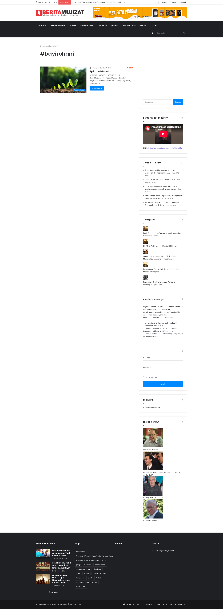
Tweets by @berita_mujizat (163, 551)
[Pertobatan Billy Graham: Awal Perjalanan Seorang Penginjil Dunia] (145, 279)
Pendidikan (80, 578)
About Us (169, 604)
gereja (78, 565)
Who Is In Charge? (150, 449)
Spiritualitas (128, 25)
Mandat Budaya (58, 25)
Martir (143, 25)
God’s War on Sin (150, 521)
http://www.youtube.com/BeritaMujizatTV (165, 148)
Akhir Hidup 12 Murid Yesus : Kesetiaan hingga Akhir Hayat (61, 565)
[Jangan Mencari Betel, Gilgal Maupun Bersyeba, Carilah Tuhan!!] (43, 579)
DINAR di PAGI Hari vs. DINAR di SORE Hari (162, 180)
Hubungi (182, 2)
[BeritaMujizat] (60, 13)
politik (90, 578)
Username (147, 358)
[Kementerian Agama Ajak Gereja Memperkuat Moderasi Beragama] (145, 266)
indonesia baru (100, 565)
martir (78, 573)
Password (147, 368)
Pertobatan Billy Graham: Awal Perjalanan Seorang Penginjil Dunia (99, 2)
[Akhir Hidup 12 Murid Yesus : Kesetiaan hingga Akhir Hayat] (43, 566)
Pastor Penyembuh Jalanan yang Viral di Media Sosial (61, 553)
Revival (73, 25)
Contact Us (159, 604)
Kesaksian (97, 569)
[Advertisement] (163, 67)
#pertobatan (80, 552)
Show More (53, 592)
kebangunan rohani (83, 569)
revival (94, 582)
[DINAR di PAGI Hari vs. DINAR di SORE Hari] (145, 243)
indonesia (87, 565)
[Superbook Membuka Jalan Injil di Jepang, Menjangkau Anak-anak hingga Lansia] (145, 253)
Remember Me (151, 377)
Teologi (153, 25)
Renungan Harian (82, 582)
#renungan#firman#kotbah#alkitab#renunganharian (95, 556)
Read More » (97, 88)
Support (140, 604)
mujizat (86, 573)
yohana (94, 68)
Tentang (173, 2)
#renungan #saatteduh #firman (87, 560)
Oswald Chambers (99, 573)
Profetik (103, 25)
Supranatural (87, 25)
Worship (114, 25)
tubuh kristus (80, 587)
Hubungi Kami (180, 604)
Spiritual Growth (100, 71)
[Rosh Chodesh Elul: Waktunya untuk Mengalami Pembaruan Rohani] (145, 230)
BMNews (42, 25)
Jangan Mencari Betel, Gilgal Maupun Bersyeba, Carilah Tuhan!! (61, 579)
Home (164, 2)
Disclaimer (149, 604)
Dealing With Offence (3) (153, 498)
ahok (104, 560)
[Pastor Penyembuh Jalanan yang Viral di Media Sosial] (43, 554)
